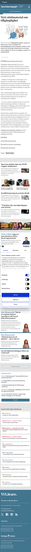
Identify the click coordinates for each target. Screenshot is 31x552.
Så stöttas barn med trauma (8, 148)
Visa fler (15, 400)
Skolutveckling (10, 153)
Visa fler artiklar (15, 366)
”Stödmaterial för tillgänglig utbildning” (11, 130)
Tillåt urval (15, 299)
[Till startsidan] (4, 1)
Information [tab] (15, 250)
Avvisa (15, 304)
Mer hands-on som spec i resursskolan (11, 144)
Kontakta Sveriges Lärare (7, 546)
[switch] (27, 279)
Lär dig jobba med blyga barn (8, 141)
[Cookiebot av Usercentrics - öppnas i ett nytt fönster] (23, 246)
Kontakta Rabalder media (7, 529)
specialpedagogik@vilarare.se (7, 510)
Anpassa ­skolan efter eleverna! (15, 61)
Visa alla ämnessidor (14, 11)
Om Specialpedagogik (6, 508)
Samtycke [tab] (5, 250)
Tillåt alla (15, 295)
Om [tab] (25, 250)
